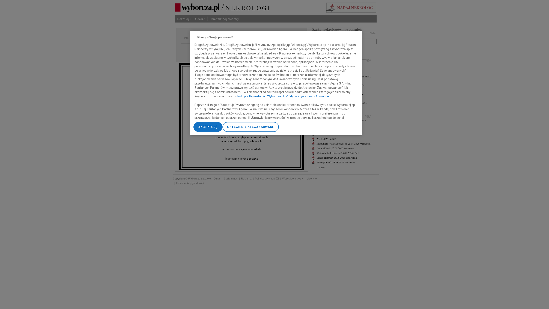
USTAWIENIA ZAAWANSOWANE (250, 127)
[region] (276, 83)
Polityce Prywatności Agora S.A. (308, 96)
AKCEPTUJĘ (207, 127)
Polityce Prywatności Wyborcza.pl (260, 96)
